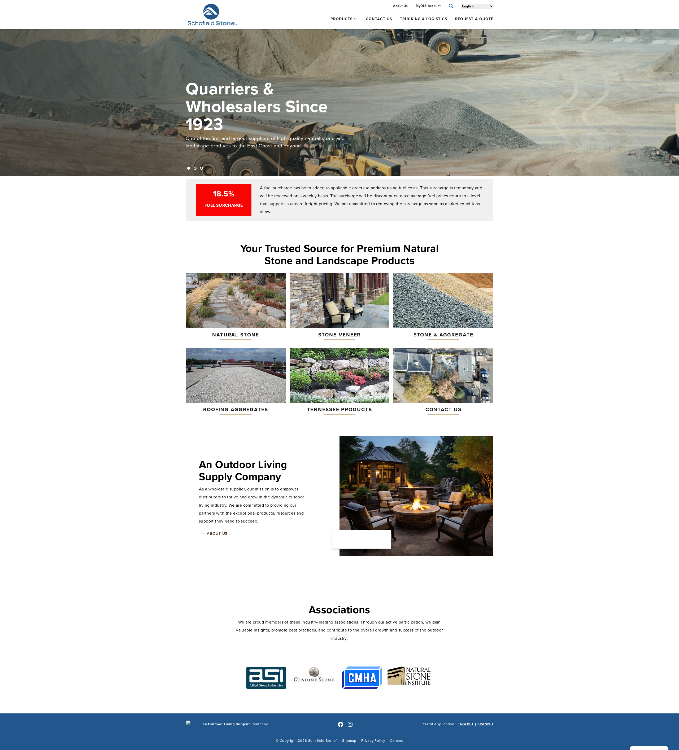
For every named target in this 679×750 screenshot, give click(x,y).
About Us (217, 533)
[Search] (451, 6)
